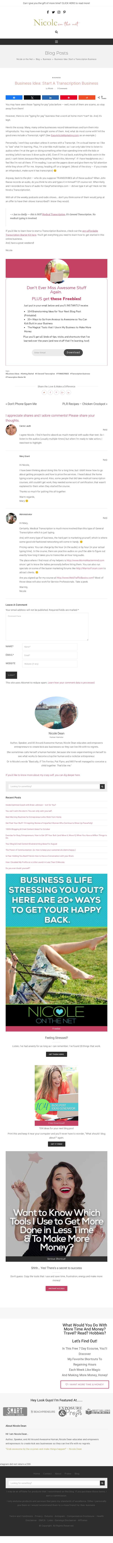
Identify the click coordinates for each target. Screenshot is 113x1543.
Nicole (50, 88)
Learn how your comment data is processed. (71, 682)
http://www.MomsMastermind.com (85, 560)
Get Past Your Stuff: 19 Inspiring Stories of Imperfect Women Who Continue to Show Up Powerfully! (49, 823)
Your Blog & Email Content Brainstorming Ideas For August (31, 844)
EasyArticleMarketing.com (65, 135)
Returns (49, 1516)
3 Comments (62, 88)
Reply (105, 430)
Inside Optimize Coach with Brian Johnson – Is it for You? (31, 805)
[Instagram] (59, 12)
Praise (68, 1473)
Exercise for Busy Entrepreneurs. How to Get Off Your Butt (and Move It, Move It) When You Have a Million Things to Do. (56, 836)
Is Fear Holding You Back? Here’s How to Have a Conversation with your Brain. (40, 856)
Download (73, 352)
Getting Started (28, 374)
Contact (47, 1473)
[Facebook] (47, 12)
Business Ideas (13, 374)
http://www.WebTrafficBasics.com (75, 578)
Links (50, 1520)
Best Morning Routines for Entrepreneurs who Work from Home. (34, 817)
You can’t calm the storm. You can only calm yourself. (29, 811)
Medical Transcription (53, 214)
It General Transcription (45, 374)
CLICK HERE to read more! (76, 3)
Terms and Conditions (21, 1516)
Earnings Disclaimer (65, 1520)
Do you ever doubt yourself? (18, 868)
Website (10, 663)
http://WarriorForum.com (89, 568)
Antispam (60, 1516)
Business (56, 78)
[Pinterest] (64, 12)
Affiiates (83, 1520)
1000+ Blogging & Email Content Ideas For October (28, 829)
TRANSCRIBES (63, 374)
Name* (9, 646)
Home (36, 1473)
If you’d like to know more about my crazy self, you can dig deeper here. (43, 775)
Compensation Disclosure (81, 1516)
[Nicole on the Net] (56, 22)
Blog (77, 1473)
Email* (10, 655)
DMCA (42, 1520)
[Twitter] (53, 12)
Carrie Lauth (25, 426)
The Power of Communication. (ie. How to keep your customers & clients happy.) (41, 850)
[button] (56, 32)
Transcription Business (81, 374)
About (58, 1473)
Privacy (38, 1516)
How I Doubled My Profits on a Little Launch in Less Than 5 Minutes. (35, 862)
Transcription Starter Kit (16, 377)
